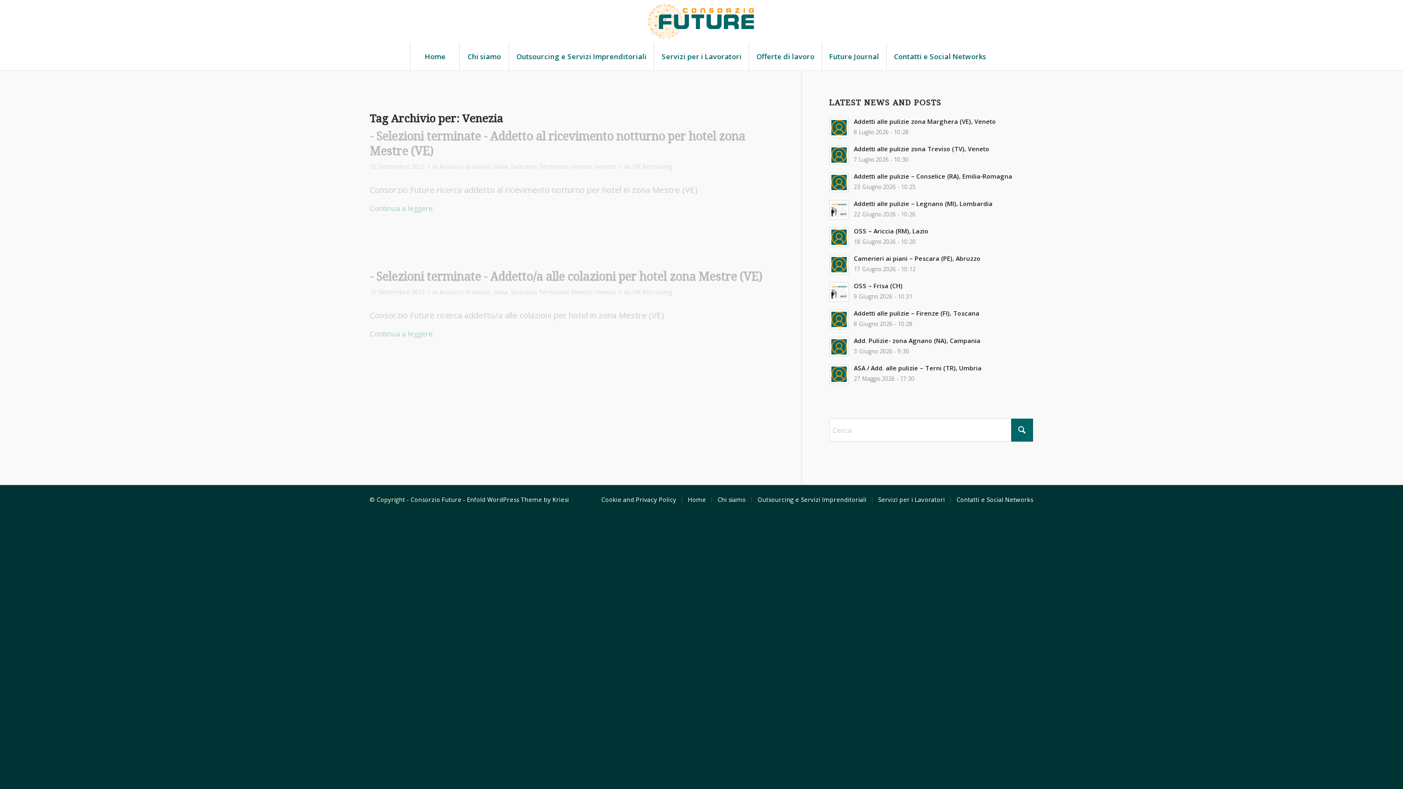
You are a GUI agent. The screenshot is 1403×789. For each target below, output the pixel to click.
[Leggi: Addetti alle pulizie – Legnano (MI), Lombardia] (839, 210)
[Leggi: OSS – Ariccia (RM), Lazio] (839, 237)
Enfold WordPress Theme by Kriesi (518, 499)
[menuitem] (434, 56)
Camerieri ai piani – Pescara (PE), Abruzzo (917, 258)
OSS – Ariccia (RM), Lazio (891, 231)
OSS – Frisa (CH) (878, 286)
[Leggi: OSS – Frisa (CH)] (839, 292)
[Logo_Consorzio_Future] (701, 21)
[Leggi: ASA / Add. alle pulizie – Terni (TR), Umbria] (839, 374)
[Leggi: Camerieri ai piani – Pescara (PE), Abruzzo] (839, 265)
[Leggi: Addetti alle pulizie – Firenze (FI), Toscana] (839, 319)
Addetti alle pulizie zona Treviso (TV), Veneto (921, 149)
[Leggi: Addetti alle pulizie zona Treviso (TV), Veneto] (839, 155)
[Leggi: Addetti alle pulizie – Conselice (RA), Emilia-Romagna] (839, 182)
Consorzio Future (435, 499)
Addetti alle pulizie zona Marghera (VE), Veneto (925, 121)
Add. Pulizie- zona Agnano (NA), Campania (917, 340)
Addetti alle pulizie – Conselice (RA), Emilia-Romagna (933, 176)
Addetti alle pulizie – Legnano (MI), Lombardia (923, 203)
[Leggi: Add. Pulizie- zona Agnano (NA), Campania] (839, 347)
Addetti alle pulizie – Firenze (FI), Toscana (916, 313)
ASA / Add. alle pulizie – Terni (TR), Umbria (918, 368)
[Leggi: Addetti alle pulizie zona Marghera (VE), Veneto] (839, 128)
